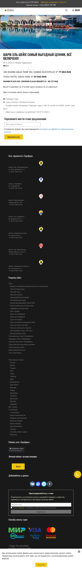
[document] (41, 284)
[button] (79, 551)
